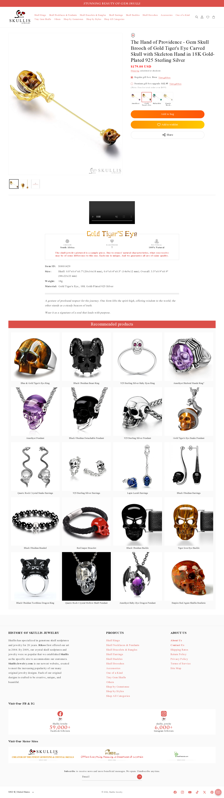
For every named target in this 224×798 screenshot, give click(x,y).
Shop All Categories (118, 696)
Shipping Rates (179, 650)
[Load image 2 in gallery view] (24, 184)
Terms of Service (181, 663)
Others (110, 682)
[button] (196, 17)
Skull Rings (113, 640)
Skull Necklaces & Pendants (122, 645)
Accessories (113, 668)
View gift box (164, 78)
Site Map (176, 668)
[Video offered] (133, 35)
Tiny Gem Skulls (116, 677)
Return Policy (179, 654)
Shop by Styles (115, 691)
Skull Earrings (114, 654)
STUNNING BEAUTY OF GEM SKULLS (112, 4)
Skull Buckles (114, 659)
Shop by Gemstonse (117, 687)
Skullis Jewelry (116, 792)
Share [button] (170, 135)
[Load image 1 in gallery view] (13, 184)
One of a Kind (114, 673)
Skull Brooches (115, 663)
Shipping (135, 71)
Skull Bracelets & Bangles (121, 650)
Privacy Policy (179, 659)
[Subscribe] (139, 776)
